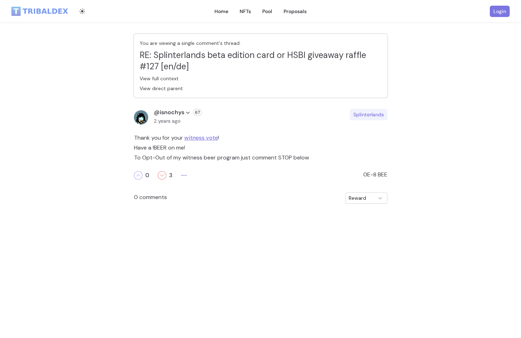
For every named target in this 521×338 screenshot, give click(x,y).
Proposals (295, 11)
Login (499, 11)
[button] (138, 175)
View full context (159, 78)
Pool (267, 11)
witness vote (201, 137)
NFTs (245, 11)
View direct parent (161, 88)
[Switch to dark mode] (82, 11)
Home (221, 11)
